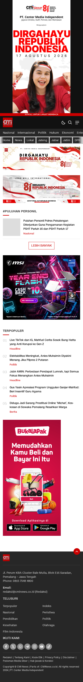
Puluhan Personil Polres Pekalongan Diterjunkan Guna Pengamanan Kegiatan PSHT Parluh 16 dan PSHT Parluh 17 (49, 225)
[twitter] (13, 647)
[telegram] (27, 647)
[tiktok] (49, 647)
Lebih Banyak (41, 246)
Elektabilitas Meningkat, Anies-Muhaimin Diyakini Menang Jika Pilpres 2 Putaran (40, 358)
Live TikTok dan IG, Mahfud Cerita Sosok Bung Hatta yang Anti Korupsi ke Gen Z (43, 342)
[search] (70, 122)
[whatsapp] (20, 647)
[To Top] (77, 551)
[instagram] (34, 647)
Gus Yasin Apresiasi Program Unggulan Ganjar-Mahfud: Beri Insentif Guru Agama (44, 389)
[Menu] (76, 122)
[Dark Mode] (63, 122)
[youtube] (42, 647)
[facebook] (6, 647)
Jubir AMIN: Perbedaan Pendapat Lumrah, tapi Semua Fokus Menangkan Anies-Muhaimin (44, 373)
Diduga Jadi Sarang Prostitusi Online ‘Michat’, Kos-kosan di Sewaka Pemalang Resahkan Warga (42, 405)
